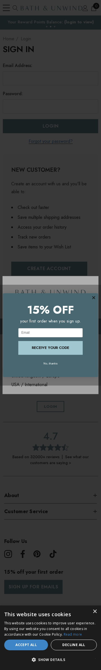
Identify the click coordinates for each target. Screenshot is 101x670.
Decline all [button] (73, 644)
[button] (50, 660)
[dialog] (50, 638)
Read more (73, 634)
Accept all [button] (26, 644)
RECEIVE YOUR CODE (50, 347)
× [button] (95, 611)
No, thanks (50, 363)
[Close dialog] (94, 298)
